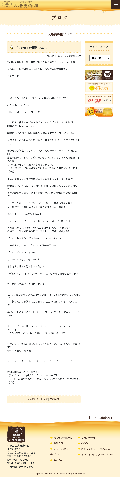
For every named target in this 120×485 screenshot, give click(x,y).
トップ (44, 399)
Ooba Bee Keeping (56, 473)
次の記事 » (55, 399)
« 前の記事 (33, 399)
